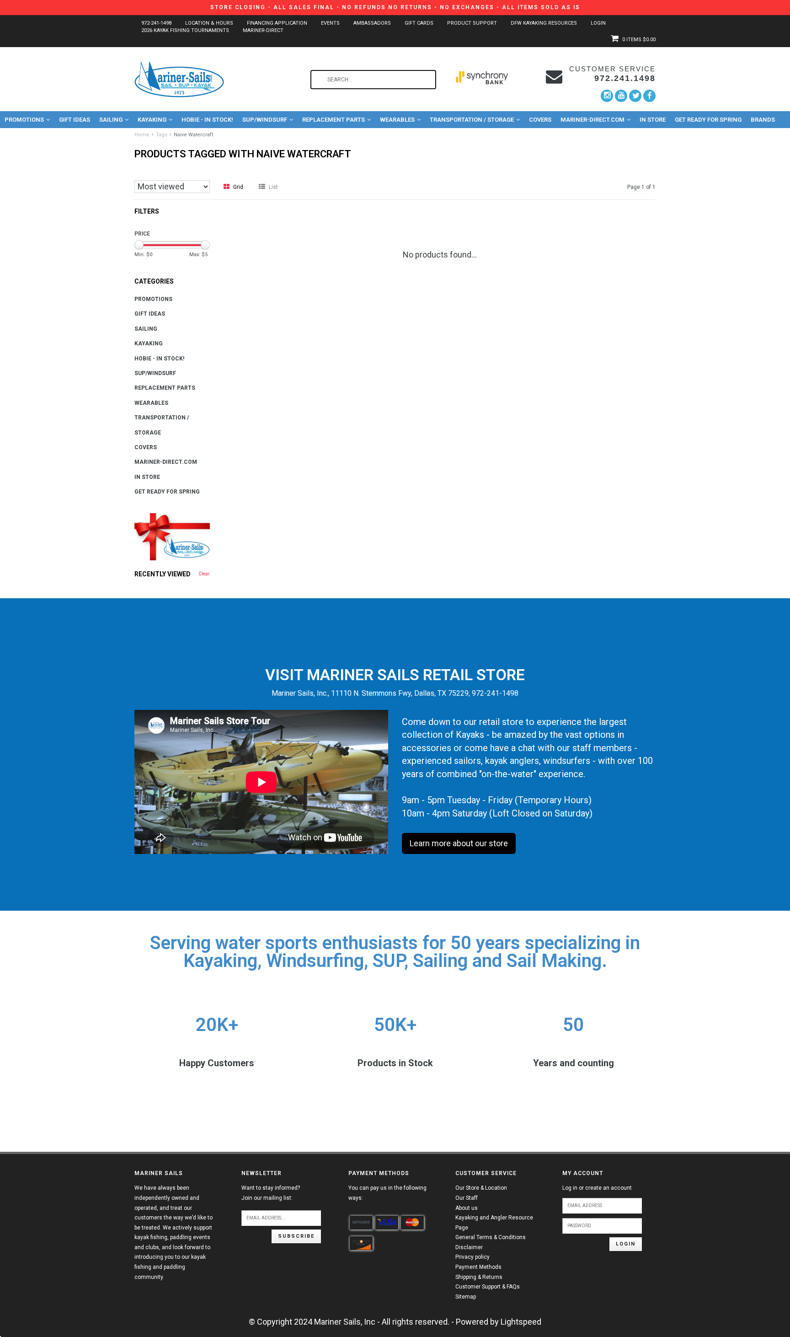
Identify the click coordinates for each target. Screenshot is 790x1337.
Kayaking (152, 119)
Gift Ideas (74, 119)
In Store (653, 119)
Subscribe (296, 1236)
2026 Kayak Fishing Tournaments (185, 30)
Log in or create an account (597, 1188)
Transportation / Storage (472, 119)
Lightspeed (521, 1321)
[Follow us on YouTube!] (621, 96)
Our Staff (466, 1198)
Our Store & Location (481, 1188)
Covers (540, 119)
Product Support (472, 23)
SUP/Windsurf (264, 119)
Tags (161, 135)
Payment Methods (478, 1267)
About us (466, 1208)
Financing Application (277, 23)
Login (598, 23)
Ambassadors (372, 23)
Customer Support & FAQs (487, 1286)
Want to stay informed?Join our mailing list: (270, 1193)
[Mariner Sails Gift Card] (172, 536)
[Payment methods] (361, 1223)
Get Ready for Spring (708, 119)
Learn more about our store (459, 843)
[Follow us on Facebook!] (649, 96)
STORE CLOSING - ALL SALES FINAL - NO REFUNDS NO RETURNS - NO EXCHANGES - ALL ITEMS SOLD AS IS (395, 7)
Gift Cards (419, 23)
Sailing (111, 119)
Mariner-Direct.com (592, 119)
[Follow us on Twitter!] (635, 96)
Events (330, 23)
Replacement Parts (333, 119)
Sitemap (465, 1297)
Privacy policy (472, 1257)
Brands (763, 119)
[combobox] (373, 79)
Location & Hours (209, 23)
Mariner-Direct (263, 30)
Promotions (24, 119)
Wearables (397, 119)
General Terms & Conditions (490, 1237)
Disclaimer (469, 1247)
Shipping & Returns (478, 1277)
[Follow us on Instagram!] (607, 96)
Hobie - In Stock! (207, 119)
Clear (204, 573)
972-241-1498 (156, 23)
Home (141, 135)
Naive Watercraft (193, 135)
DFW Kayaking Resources (544, 23)
